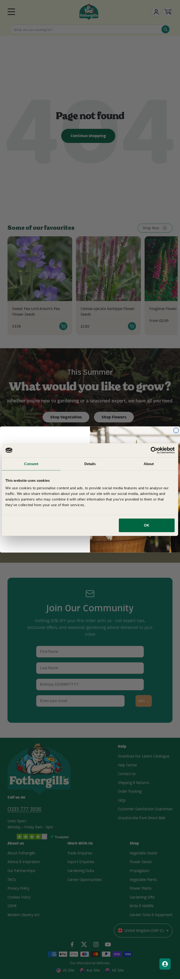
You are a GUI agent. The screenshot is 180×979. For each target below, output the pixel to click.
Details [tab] (90, 464)
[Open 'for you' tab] (165, 964)
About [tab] (149, 464)
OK (146, 525)
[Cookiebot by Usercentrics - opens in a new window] (154, 450)
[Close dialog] (176, 430)
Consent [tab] (31, 464)
